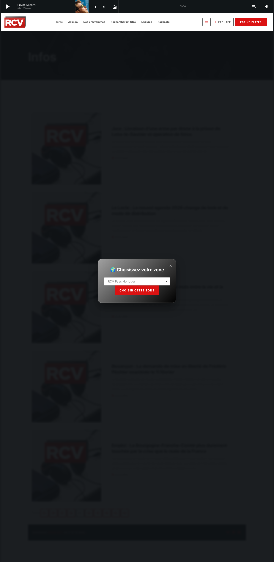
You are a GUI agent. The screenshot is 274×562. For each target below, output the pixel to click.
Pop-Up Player (251, 22)
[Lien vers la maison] (15, 22)
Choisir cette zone (137, 290)
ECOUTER (223, 22)
